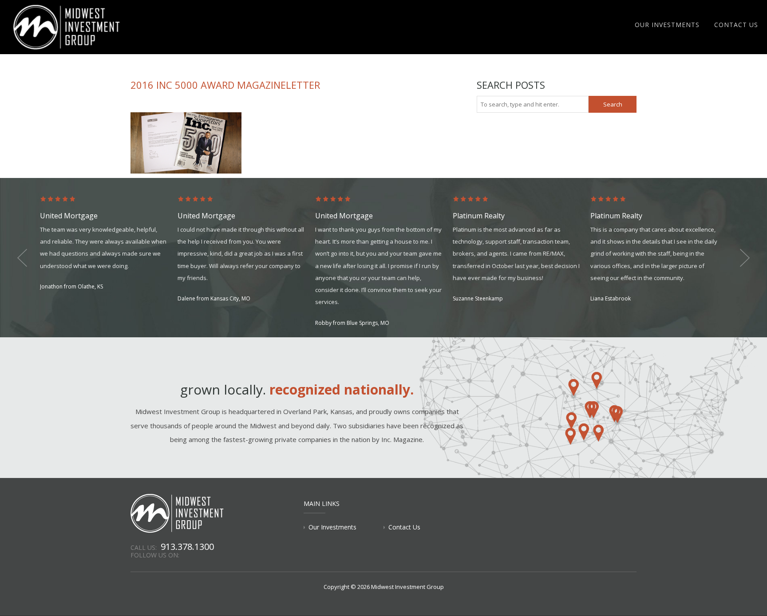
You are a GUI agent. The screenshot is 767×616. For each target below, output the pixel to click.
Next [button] (745, 258)
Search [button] (612, 104)
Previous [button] (22, 258)
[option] (109, 244)
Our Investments (667, 24)
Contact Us (736, 24)
